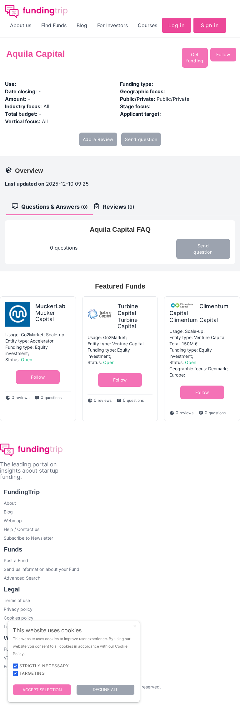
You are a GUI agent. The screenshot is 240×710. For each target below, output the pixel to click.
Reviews (118, 206)
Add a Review (98, 139)
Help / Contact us (21, 529)
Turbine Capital (128, 310)
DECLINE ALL (105, 689)
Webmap (13, 520)
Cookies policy (18, 617)
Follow (223, 54)
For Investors (112, 25)
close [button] (134, 626)
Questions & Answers (54, 206)
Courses (147, 25)
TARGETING (32, 673)
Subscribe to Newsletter (28, 538)
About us (20, 25)
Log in (176, 25)
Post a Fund (16, 560)
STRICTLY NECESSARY (44, 665)
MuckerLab (50, 306)
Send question (141, 139)
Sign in (210, 25)
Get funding (194, 57)
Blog (82, 25)
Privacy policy (18, 609)
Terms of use (17, 600)
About (10, 503)
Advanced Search (22, 578)
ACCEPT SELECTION (42, 689)
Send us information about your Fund (41, 569)
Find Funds (54, 25)
